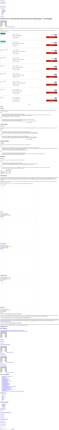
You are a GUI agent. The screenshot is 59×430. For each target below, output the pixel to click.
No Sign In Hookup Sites (5, 384)
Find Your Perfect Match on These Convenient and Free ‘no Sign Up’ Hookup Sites (12, 330)
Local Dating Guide (3, 2)
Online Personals (4, 390)
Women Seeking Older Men (6, 383)
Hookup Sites (4, 10)
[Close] (0, 428)
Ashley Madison (3, 243)
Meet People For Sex (3, 354)
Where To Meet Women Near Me (5, 344)
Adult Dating (4, 11)
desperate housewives (41, 148)
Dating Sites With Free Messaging (6, 387)
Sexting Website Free (5, 385)
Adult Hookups (4, 394)
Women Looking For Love (5, 379)
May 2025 (3, 406)
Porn (2, 13)
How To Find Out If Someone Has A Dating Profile (9, 386)
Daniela (9, 26)
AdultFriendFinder (3, 275)
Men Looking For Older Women (6, 389)
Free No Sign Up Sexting (5, 377)
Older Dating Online (5, 382)
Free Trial (1, 248)
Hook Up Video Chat (5, 380)
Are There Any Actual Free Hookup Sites (7, 388)
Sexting (3, 399)
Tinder (1, 211)
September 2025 (4, 404)
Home (3, 9)
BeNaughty (2, 307)
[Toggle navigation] (0, 5)
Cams (3, 12)
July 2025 (3, 405)
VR (2, 14)
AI (2, 395)
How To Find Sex (4, 378)
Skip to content (2, 0)
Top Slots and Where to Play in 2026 (7, 376)
